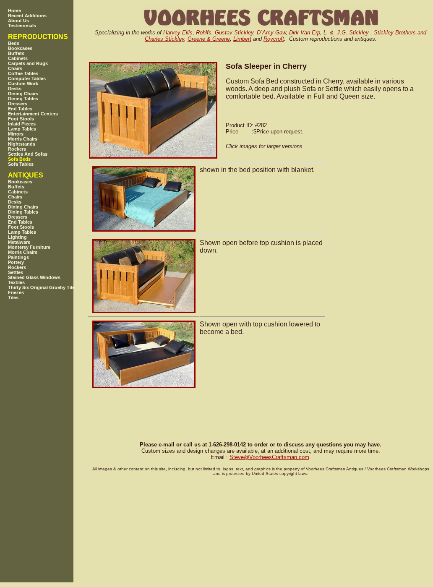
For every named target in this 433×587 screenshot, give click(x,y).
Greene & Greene (209, 39)
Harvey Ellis (178, 32)
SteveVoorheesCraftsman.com (269, 457)
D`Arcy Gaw (271, 32)
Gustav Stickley (234, 32)
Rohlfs (203, 32)
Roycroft (273, 39)
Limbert (242, 39)
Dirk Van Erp (304, 32)
